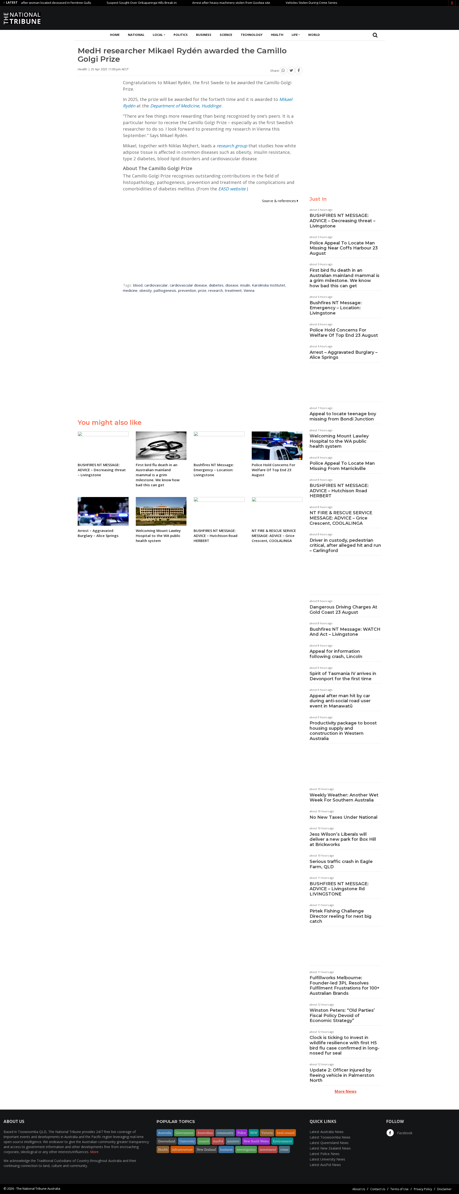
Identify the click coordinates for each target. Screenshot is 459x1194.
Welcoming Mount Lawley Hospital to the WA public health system (339, 441)
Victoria (267, 1133)
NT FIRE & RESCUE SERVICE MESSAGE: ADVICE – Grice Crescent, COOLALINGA (341, 518)
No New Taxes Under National (343, 817)
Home (115, 35)
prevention (187, 290)
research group (232, 146)
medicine (130, 290)
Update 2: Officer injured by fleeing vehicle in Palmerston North (342, 1075)
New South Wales (256, 1141)
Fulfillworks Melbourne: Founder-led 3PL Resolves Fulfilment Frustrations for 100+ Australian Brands (344, 985)
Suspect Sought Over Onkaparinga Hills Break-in (118, 2)
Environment (282, 1141)
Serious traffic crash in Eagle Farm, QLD (341, 864)
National (136, 35)
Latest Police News (324, 1153)
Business (203, 35)
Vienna (249, 290)
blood (137, 285)
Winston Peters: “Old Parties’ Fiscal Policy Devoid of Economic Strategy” (342, 1015)
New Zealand (206, 1149)
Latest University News (327, 1159)
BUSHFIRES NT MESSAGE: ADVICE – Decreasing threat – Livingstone (342, 220)
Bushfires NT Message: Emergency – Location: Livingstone (336, 308)
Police (241, 1133)
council (204, 1141)
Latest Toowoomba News (330, 1137)
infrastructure (182, 1149)
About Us (358, 1189)
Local (158, 35)
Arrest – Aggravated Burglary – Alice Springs (343, 355)
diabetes (216, 285)
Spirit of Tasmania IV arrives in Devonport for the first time (343, 676)
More (94, 1152)
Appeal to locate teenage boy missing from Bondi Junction (343, 416)
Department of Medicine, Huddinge (185, 106)
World (314, 35)
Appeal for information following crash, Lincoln (336, 654)
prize (202, 290)
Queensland (166, 1141)
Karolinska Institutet (268, 285)
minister (233, 1141)
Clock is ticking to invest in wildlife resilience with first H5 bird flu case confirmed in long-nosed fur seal (344, 1045)
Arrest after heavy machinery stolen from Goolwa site (208, 2)
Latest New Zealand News (330, 1148)
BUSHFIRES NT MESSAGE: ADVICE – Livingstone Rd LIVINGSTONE (339, 889)
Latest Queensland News (329, 1142)
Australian (205, 1133)
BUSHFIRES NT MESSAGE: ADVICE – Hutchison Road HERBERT (339, 490)
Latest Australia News (327, 1131)
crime (284, 1149)
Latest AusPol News (325, 1164)
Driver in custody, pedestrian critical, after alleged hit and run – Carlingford (345, 545)
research (215, 290)
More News (345, 1091)
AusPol (218, 1141)
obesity (145, 290)
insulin (245, 285)
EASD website (232, 189)
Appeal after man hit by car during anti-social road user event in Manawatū (340, 701)
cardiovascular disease (188, 285)
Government (184, 1133)
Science (226, 35)
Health (277, 35)
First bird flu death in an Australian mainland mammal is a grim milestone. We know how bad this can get (344, 278)
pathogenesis (165, 290)
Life (295, 35)
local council (286, 1133)
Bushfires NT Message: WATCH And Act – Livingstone (345, 632)
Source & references (279, 200)
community (225, 1133)
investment (268, 1149)
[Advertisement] (368, 17)
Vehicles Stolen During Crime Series (288, 2)
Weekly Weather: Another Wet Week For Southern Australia (344, 797)
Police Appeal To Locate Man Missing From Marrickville (342, 466)
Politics (181, 35)
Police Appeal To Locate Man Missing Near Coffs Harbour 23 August (344, 248)
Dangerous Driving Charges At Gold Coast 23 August (343, 609)
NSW (253, 1133)
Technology (251, 35)
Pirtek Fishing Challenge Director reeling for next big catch (341, 916)
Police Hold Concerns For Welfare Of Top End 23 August (344, 332)
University (187, 1141)
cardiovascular (156, 285)
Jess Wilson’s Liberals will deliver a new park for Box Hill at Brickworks (343, 839)
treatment (233, 290)
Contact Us (377, 1189)
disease (231, 285)
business (226, 1149)
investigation (246, 1149)
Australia (164, 1133)
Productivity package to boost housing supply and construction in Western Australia (343, 730)
